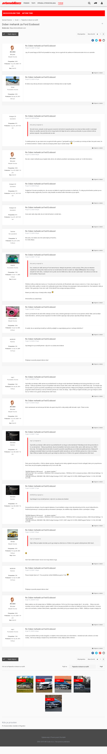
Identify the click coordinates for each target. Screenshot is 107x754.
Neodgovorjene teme (11, 13)
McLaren (12, 54)
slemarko (12, 442)
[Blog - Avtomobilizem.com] (11, 3)
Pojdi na (64, 666)
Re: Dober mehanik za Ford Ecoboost (40, 46)
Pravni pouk (55, 737)
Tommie (12, 231)
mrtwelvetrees (12, 318)
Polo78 (13, 265)
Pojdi (101, 666)
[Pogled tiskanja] (102, 23)
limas (12, 87)
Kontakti (63, 737)
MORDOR (12, 339)
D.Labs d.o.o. (50, 742)
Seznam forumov (7, 20)
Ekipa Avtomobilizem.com (18, 28)
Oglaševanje (45, 737)
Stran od (91, 34)
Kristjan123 (12, 116)
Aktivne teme (27, 13)
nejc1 (12, 377)
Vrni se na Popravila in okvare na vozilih (13, 666)
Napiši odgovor (12, 34)
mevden (15, 726)
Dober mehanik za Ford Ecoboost (20, 24)
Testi (20, 680)
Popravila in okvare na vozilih (29, 20)
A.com (17, 20)
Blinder (13, 541)
